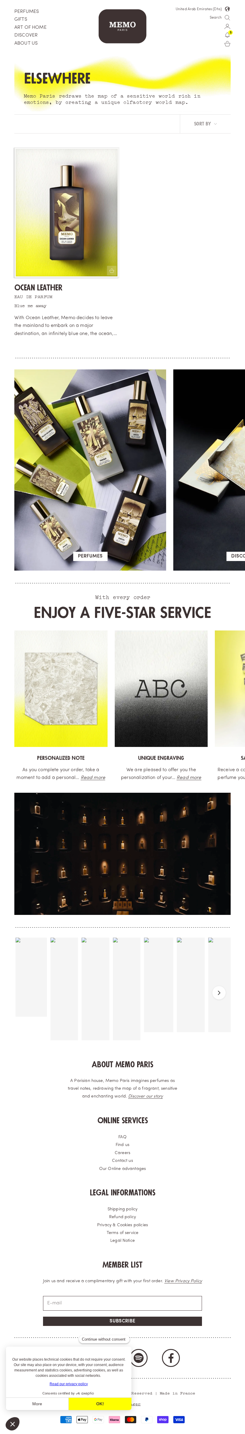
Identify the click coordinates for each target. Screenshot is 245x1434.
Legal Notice (122, 1241)
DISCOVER (26, 35)
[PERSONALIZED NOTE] (61, 688)
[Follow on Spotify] (139, 1358)
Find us (122, 1145)
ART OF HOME (30, 27)
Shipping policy (122, 1209)
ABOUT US (26, 43)
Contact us (122, 1161)
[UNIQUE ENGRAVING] (161, 688)
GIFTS (20, 19)
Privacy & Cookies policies (122, 1225)
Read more (93, 777)
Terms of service (123, 1233)
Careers (122, 1153)
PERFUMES (26, 11)
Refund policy (122, 1217)
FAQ (122, 1137)
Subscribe (122, 1321)
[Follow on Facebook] (171, 1358)
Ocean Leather (38, 288)
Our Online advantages (122, 1169)
